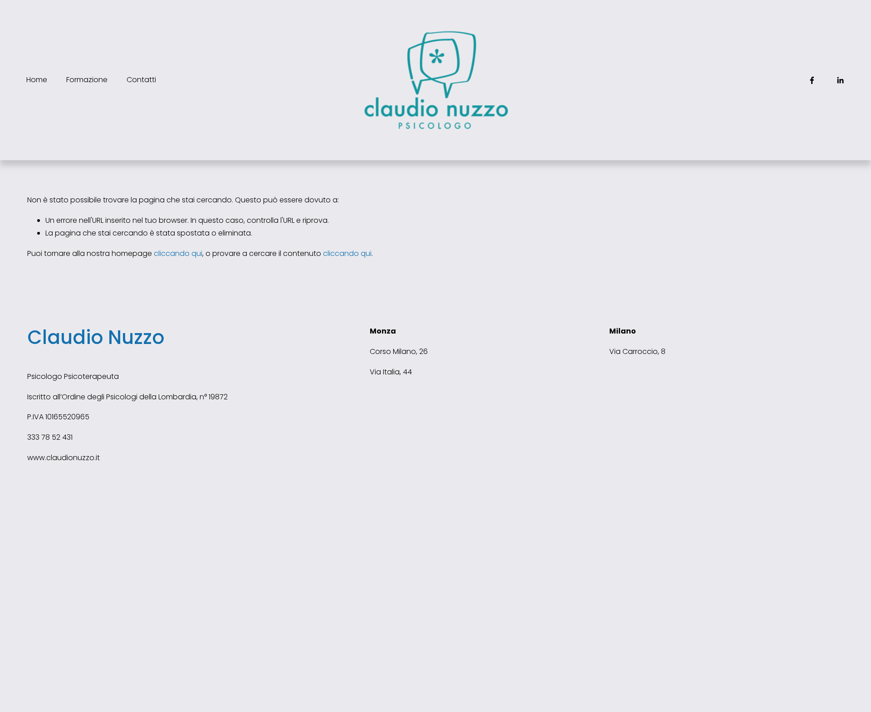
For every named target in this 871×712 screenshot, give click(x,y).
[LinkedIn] (840, 80)
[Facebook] (812, 80)
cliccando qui (178, 253)
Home (36, 79)
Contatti (141, 79)
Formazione (87, 79)
